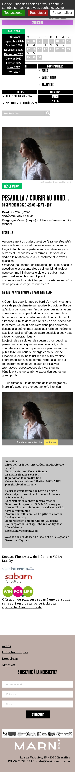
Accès (6, 646)
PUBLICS (20, 92)
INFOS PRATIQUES (55, 66)
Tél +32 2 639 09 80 (21, 761)
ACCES (45, 70)
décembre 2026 (13, 54)
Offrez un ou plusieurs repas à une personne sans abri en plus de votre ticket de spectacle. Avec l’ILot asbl (36, 603)
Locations (55, 92)
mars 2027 (13, 67)
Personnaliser (62, 12)
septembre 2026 (14, 41)
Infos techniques (15, 652)
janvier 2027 (13, 58)
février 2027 (13, 63)
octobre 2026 (14, 45)
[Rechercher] (47, 113)
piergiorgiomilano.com (19, 484)
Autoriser (51, 442)
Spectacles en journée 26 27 (21, 103)
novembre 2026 (13, 49)
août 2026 (14, 36)
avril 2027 (14, 71)
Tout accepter (13, 12)
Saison (55, 97)
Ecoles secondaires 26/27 (20, 96)
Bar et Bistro (49, 77)
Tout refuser (38, 12)
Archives (9, 665)
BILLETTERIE (48, 85)
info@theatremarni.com (54, 761)
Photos (55, 101)
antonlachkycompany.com (21, 530)
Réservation (11, 186)
